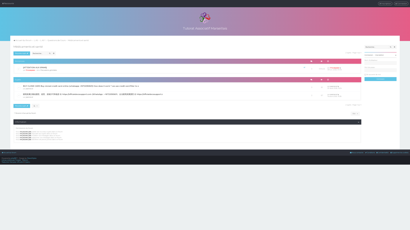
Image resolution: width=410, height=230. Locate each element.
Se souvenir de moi (373, 74)
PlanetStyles (31, 158)
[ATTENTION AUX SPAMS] (35, 67)
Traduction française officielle (12, 162)
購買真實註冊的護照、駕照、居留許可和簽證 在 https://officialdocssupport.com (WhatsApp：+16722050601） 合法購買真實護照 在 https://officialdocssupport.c (93, 94)
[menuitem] (401, 3)
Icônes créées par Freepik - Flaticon (15, 160)
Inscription (379, 55)
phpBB (13, 158)
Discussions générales (48, 70)
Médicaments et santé (28, 46)
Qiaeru (27, 162)
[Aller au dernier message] (340, 68)
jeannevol (29, 89)
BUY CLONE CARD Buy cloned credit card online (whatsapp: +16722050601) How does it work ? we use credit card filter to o (81, 86)
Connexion (369, 55)
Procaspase (30, 70)
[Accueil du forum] (205, 18)
